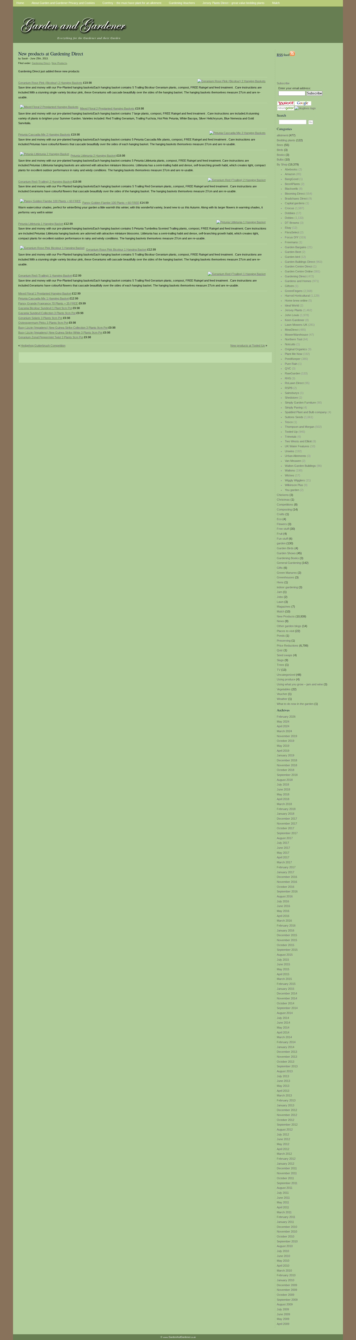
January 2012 (285, 1163)
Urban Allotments (295, 455)
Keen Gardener (294, 320)
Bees (280, 144)
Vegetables (284, 689)
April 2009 (283, 1323)
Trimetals (291, 436)
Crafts (281, 514)
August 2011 (284, 1187)
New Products (286, 616)
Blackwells (291, 188)
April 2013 (283, 1090)
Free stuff (283, 528)
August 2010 (285, 1246)
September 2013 (287, 1066)
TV (278, 669)
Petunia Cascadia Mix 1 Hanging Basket (43, 298)
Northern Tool (293, 339)
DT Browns (292, 222)
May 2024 (283, 721)
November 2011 (287, 1173)
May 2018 (283, 794)
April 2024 (283, 726)
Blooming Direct (295, 193)
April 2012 (283, 1149)
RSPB (288, 388)
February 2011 (286, 1216)
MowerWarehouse (296, 334)
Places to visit (285, 631)
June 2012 (283, 1139)
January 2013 (285, 1105)
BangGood (291, 179)
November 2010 (287, 1231)
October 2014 (285, 1003)
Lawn (280, 601)
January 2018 (285, 813)
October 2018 (285, 769)
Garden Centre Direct (298, 266)
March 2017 (284, 862)
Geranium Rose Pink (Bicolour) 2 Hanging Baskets (50, 82)
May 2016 (283, 911)
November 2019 (287, 736)
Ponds (281, 635)
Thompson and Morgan (299, 426)
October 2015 (285, 945)
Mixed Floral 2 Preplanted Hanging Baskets (107, 108)
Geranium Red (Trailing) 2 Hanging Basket (45, 181)
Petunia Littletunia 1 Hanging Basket (40, 223)
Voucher (282, 693)
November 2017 (287, 823)
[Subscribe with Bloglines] (305, 108)
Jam (279, 592)
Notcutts (290, 344)
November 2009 (287, 1289)
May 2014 (283, 1027)
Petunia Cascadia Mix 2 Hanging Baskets (44, 134)
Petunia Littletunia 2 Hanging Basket (93, 155)
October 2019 (285, 740)
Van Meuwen (293, 460)
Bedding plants (286, 140)
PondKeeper (292, 358)
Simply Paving (294, 407)
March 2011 (284, 1212)
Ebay (288, 227)
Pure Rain (291, 363)
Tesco (289, 422)
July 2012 (283, 1134)
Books (281, 154)
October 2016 (285, 886)
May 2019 (283, 745)
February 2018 (286, 809)
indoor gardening (287, 587)
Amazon (290, 174)
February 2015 (286, 983)
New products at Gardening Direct (50, 53)
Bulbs (280, 159)
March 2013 (284, 1095)
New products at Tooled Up (247, 345)
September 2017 (287, 833)
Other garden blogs (289, 626)
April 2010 (283, 1265)
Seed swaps (284, 655)
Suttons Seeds (294, 417)
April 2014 (283, 1032)
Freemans (291, 242)
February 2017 (286, 867)
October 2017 (285, 828)
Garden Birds (285, 548)
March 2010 (284, 1270)
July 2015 (283, 959)
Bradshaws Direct (296, 198)
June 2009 (283, 1314)
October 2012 (285, 1119)
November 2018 (287, 765)
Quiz (280, 650)
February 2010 (286, 1275)
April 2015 (283, 974)
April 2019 (283, 750)
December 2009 (287, 1285)
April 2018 (283, 799)
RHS (288, 378)
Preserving (284, 640)
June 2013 (283, 1080)
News (280, 621)
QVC (288, 368)
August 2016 (285, 896)
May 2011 (283, 1202)
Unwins (289, 451)
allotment (282, 135)
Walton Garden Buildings (300, 465)
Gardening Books (288, 558)
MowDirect (291, 329)
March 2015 (284, 978)
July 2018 (283, 784)
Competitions (285, 504)
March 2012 (284, 1153)
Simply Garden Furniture (300, 402)
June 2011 (283, 1197)
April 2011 (283, 1207)
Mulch (280, 611)
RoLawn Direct (294, 383)
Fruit (280, 533)
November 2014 (287, 998)
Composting (284, 509)
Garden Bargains (295, 247)
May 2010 (283, 1260)
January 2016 (285, 930)
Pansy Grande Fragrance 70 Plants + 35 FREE (48, 303)
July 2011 (283, 1192)
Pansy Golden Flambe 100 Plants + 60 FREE (110, 202)
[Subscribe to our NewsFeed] (292, 54)
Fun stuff (282, 538)
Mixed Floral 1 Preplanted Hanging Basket (44, 293)
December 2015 (287, 935)
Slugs (280, 660)
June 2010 (283, 1256)
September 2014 (287, 1008)
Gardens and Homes (298, 281)
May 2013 (283, 1085)
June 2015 (283, 964)
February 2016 (286, 925)
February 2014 (286, 1042)
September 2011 (287, 1183)
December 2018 (287, 760)
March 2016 (284, 920)
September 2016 (287, 891)
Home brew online (296, 300)
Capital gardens (295, 203)
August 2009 (285, 1304)
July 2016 (283, 901)
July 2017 (283, 842)
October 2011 (285, 1178)
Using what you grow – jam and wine (300, 684)
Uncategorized (286, 674)
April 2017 (283, 857)
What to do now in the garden (295, 703)
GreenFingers (294, 290)
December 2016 (287, 876)
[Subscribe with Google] (302, 104)
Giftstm (289, 286)
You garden (292, 490)
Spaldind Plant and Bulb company (306, 412)
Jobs (280, 596)
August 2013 (285, 1071)
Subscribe (283, 83)
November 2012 (287, 1114)
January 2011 (285, 1221)
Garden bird (292, 256)
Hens (280, 582)
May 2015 (283, 969)
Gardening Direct (295, 276)
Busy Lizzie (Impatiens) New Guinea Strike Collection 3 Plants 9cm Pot (63, 327)
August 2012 (285, 1129)
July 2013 (283, 1076)
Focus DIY (291, 237)
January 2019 (285, 755)
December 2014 (287, 993)
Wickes (289, 475)
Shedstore (291, 397)
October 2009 (285, 1294)
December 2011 (287, 1168)
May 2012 (283, 1144)
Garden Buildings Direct (300, 261)
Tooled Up (291, 431)
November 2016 (287, 881)
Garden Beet (293, 251)
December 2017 (287, 818)
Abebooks (291, 169)
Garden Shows (286, 553)
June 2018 (283, 789)
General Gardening (289, 562)
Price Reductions (287, 645)
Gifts (280, 567)
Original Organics (296, 349)
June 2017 (283, 847)
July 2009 (283, 1309)
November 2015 (287, 940)
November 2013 (287, 1056)
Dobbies (290, 213)
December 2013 (287, 1051)
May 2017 (283, 852)
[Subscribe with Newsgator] (285, 109)
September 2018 (287, 774)
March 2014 (284, 1037)
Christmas (283, 499)
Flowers (282, 524)
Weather (282, 698)
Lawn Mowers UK (296, 324)
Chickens (283, 494)
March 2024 (284, 731)
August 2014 (285, 1012)
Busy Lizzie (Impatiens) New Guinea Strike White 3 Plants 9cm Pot (60, 332)
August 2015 (285, 954)
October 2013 (285, 1061)
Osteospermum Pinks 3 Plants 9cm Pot (43, 322)
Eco (279, 519)
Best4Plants (292, 184)
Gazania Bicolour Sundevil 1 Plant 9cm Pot (45, 308)
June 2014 (283, 1022)
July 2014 (283, 1017)
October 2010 (285, 1236)
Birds (280, 149)
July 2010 (283, 1251)
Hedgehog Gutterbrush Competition (43, 345)
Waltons (290, 470)
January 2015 (285, 988)
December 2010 (287, 1226)
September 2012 (287, 1124)
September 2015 (287, 949)
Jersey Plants (293, 310)
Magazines (284, 606)
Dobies (289, 217)
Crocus (289, 208)
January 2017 (285, 872)
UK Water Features (297, 446)
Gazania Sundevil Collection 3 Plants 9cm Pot (47, 313)
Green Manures (287, 572)
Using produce (286, 679)
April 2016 (283, 915)
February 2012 (286, 1158)
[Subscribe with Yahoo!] (285, 104)
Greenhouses (285, 577)
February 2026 (286, 716)
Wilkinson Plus (294, 485)
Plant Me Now (293, 353)
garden (281, 543)
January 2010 (285, 1280)
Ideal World (292, 305)
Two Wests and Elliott (298, 441)
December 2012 (287, 1110)
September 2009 (287, 1299)
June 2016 (283, 906)
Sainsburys (292, 392)
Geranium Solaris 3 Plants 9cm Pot (40, 318)
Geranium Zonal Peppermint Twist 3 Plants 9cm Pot (50, 337)
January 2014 (285, 1047)
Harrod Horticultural (297, 295)
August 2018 (285, 779)
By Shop (282, 164)
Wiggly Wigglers (295, 480)
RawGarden (292, 373)
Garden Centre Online (299, 271)
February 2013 (286, 1100)
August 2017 (285, 838)
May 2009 (283, 1318)
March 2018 (284, 804)
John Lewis (292, 315)
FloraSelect (292, 232)
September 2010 (287, 1241)
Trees (280, 664)
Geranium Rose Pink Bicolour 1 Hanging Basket (116, 249)
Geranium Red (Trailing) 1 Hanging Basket (45, 275)
